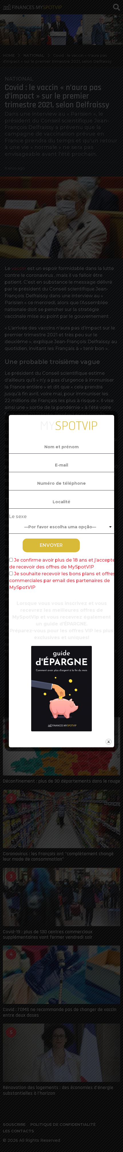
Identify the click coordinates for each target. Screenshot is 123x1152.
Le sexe (18, 516)
